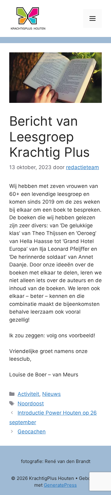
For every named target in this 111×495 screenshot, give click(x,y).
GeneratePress (60, 485)
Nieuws (51, 394)
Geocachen (32, 431)
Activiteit (28, 394)
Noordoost (31, 403)
